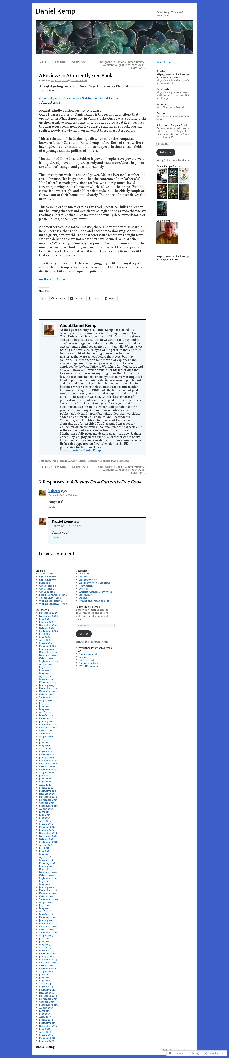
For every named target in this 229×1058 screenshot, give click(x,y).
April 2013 (45, 1017)
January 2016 (46, 920)
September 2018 (48, 842)
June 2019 (44, 815)
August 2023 (46, 664)
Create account (88, 654)
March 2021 (46, 752)
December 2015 (48, 923)
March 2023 (46, 679)
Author (83, 577)
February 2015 (47, 953)
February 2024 (47, 646)
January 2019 (46, 830)
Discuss (43, 583)
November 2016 (48, 893)
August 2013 (46, 1008)
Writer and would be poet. (94, 601)
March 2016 (46, 914)
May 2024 (45, 637)
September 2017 (48, 878)
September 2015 (48, 932)
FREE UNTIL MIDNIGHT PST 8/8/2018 (63, 62)
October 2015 (46, 929)
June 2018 (44, 851)
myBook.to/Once (52, 279)
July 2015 (44, 938)
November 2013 (48, 999)
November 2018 (48, 836)
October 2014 (46, 966)
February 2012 (47, 1038)
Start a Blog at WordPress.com (177, 1050)
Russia (83, 598)
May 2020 (45, 782)
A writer (84, 574)
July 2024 (44, 634)
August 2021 (46, 736)
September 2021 (48, 733)
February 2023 (47, 682)
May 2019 (44, 818)
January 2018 (46, 866)
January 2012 (46, 1041)
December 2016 (48, 890)
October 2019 (46, 803)
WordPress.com (88, 666)
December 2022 (48, 688)
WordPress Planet (49, 601)
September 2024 (48, 631)
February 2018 (47, 863)
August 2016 (46, 902)
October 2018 (46, 839)
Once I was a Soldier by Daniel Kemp (90, 98)
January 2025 (46, 622)
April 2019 (45, 821)
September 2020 (48, 770)
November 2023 (48, 655)
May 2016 (44, 908)
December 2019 (48, 797)
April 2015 (45, 947)
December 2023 (48, 652)
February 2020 (47, 791)
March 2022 (46, 715)
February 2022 (47, 718)
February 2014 (47, 990)
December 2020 (48, 761)
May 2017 (44, 884)
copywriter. (86, 586)
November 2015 (48, 926)
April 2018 (45, 857)
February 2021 (47, 755)
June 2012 (44, 1029)
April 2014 (45, 984)
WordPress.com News (52, 604)
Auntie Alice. (46, 574)
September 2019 (48, 806)
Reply (51, 507)
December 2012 (48, 1026)
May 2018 (44, 854)
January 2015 (46, 957)
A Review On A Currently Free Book (75, 75)
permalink (123, 461)
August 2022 (46, 700)
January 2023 (46, 685)
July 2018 (44, 848)
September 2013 (48, 1005)
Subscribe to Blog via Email (171, 125)
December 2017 (48, 869)
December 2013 (48, 996)
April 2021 (45, 748)
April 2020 (45, 785)
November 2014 (48, 963)
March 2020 (46, 788)
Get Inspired (46, 586)
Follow (84, 634)
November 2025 (48, 616)
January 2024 (47, 649)
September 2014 (48, 969)
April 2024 (45, 640)
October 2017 (46, 875)
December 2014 (48, 960)
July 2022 (44, 703)
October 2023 (47, 658)
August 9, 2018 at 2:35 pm (66, 526)
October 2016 (46, 896)
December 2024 (48, 625)
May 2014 (44, 981)
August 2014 (46, 972)
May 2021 (44, 745)
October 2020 (47, 767)
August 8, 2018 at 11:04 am (63, 495)
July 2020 (44, 776)
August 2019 (46, 809)
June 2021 (44, 742)
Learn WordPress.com (52, 595)
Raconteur (85, 595)
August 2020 (46, 773)
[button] (161, 176)
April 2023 (45, 676)
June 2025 (45, 619)
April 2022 (45, 712)
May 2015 (44, 944)
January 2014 (46, 993)
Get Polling (45, 589)
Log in (83, 657)
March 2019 (46, 824)
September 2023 (48, 661)
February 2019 (47, 827)
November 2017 (48, 872)
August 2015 (46, 935)
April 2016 (45, 911)
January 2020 (47, 794)
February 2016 (47, 917)
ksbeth (54, 491)
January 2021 (46, 758)
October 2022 (47, 694)
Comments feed (88, 663)
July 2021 (44, 739)
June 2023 (45, 670)
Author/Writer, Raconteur (83, 461)
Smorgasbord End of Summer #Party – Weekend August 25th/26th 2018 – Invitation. (122, 65)
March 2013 (46, 1020)
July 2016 (44, 905)
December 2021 (48, 724)
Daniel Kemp (55, 11)
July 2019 (44, 812)
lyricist (83, 589)
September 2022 (48, 697)
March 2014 (46, 987)
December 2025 (48, 613)
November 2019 (48, 800)
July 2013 (44, 1011)
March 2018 (46, 860)
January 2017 (46, 887)
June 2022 (45, 706)
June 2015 (44, 941)
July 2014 (44, 975)
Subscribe (165, 152)
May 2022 (44, 709)
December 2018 (48, 833)
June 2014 (44, 978)
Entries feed (86, 660)
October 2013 (46, 1002)
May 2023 (44, 673)
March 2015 (46, 950)
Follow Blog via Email (88, 606)
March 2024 (46, 643)
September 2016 (48, 899)
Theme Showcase (49, 598)
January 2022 (46, 721)
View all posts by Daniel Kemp (82, 451)
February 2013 (47, 1023)
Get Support (46, 592)
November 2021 (48, 727)
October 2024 (47, 628)
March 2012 (46, 1035)
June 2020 (45, 779)
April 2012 (45, 1032)
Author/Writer (88, 580)
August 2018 (46, 845)
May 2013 (44, 1014)
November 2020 (48, 764)
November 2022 (48, 691)
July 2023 (44, 667)
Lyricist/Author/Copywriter (95, 592)
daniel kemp (46, 577)
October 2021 (46, 730)
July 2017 (44, 881)
